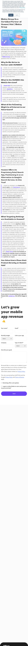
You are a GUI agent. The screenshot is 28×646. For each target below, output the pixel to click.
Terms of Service (19, 377)
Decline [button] (17, 15)
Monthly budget (5, 335)
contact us (11, 296)
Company (3, 342)
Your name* (4, 328)
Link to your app (19, 335)
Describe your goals (6, 350)
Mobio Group (6, 57)
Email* (16, 328)
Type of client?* (19, 342)
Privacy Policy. (22, 7)
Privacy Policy (9, 377)
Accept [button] (11, 15)
